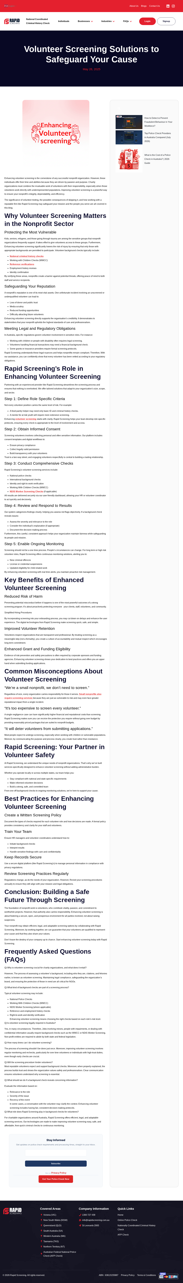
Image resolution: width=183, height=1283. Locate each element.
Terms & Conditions (146, 1275)
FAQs (126, 21)
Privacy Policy (58, 1173)
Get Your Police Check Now (55, 1179)
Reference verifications (22, 264)
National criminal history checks (27, 256)
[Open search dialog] (119, 109)
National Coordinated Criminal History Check (38, 21)
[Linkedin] (168, 6)
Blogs (144, 6)
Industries (106, 21)
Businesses (84, 21)
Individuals (63, 21)
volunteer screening (25, 419)
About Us (134, 6)
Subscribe (55, 1163)
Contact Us (154, 6)
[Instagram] (173, 6)
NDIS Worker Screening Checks (26, 491)
